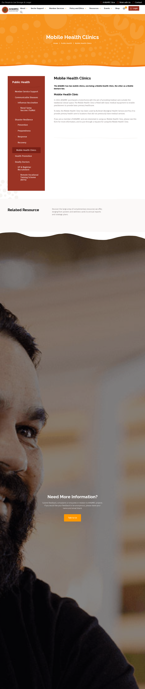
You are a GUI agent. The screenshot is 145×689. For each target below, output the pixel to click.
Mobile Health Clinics (26, 150)
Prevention (23, 125)
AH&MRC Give (109, 2)
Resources (94, 8)
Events (107, 8)
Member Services (56, 8)
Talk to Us (72, 518)
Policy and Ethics (77, 8)
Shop (117, 8)
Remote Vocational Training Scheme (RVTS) (29, 177)
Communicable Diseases (26, 97)
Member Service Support (26, 91)
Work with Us (124, 2)
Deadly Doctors (22, 162)
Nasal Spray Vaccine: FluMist (28, 109)
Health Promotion (23, 156)
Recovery (22, 142)
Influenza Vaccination (28, 102)
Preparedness (24, 131)
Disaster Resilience (24, 119)
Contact (138, 2)
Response (22, 136)
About (22, 8)
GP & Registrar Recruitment (24, 168)
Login (135, 8)
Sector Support (37, 8)
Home (55, 43)
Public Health (66, 43)
